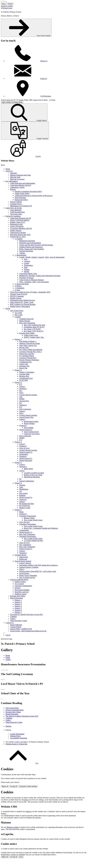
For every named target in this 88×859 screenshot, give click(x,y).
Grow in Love (24, 448)
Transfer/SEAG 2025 (18, 237)
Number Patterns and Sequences (31, 247)
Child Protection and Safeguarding (22, 183)
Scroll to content (7, 6)
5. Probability (19, 288)
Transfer (22, 485)
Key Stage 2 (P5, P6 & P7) (33, 331)
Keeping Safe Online (26, 333)
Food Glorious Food (31, 432)
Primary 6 (18, 483)
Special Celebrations (26, 481)
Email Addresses (16, 625)
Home (8, 169)
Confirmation (24, 530)
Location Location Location (34, 473)
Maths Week (28, 469)
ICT (20, 384)
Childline (13, 616)
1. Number (18, 239)
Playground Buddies (22, 590)
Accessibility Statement (18, 738)
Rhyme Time (24, 348)
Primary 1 (18, 339)
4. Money (18, 286)
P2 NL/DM (23, 380)
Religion (22, 495)
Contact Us (10, 623)
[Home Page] (6, 8)
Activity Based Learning (28, 395)
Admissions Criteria (17, 187)
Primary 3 (18, 382)
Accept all (13, 786)
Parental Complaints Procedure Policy (28, 191)
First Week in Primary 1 (27, 341)
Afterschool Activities (18, 233)
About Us (9, 171)
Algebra (22, 253)
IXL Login (18, 315)
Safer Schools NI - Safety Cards (21, 302)
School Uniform (16, 202)
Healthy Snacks (15, 298)
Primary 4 (18, 442)
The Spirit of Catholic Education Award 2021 (26, 614)
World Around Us (25, 430)
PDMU (22, 399)
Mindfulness (23, 489)
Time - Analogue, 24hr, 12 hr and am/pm (34, 282)
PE (20, 479)
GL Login (18, 313)
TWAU (22, 471)
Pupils (8, 308)
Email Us (43, 79)
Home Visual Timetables (28, 575)
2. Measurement (20, 255)
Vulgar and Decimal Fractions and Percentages (36, 245)
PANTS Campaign (17, 296)
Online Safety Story (31, 335)
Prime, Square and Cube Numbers (31, 249)
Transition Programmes (27, 516)
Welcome (13, 173)
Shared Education (25, 460)
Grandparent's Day (26, 378)
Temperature (28, 265)
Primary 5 (18, 462)
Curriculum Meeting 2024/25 (20, 185)
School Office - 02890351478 (21, 629)
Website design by (16, 744)
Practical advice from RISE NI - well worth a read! (37, 571)
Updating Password (26, 319)
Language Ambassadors (23, 586)
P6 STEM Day (24, 506)
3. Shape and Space (22, 284)
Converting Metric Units (28, 274)
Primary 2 (18, 370)
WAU (21, 393)
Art (20, 491)
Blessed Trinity (29, 518)
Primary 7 (18, 510)
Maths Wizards (24, 321)
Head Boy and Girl (22, 592)
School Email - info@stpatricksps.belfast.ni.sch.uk (28, 631)
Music (21, 512)
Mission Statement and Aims (20, 175)
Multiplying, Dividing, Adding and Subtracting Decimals (39, 276)
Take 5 (21, 569)
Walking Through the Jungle (29, 343)
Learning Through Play (27, 358)
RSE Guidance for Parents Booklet (22, 304)
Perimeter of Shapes (26, 278)
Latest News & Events (14, 208)
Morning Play (24, 376)
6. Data (17, 290)
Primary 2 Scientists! (26, 372)
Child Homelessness (17, 212)
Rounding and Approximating (30, 243)
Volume (26, 269)
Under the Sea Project (32, 434)
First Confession (25, 409)
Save (21, 857)
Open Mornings (16, 210)
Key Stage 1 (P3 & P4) (32, 329)
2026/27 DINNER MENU (20, 220)
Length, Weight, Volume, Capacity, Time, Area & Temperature (42, 257)
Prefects (17, 588)
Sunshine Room (16, 204)
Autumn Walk (24, 374)
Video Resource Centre (18, 621)
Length (26, 263)
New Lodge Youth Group (33, 520)
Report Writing (29, 423)
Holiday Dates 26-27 (17, 222)
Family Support (15, 230)
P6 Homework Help (26, 504)
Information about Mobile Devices (22, 300)
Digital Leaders (20, 582)
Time (26, 267)
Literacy (22, 387)
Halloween (23, 559)
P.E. (20, 391)
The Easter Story (16, 214)
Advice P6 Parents (16, 226)
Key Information (12, 181)
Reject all (5, 786)
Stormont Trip (24, 366)
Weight (26, 272)
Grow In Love (24, 522)
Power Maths (28, 428)
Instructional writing (31, 421)
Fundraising (23, 454)
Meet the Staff (15, 177)
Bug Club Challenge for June (34, 325)
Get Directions (45, 96)
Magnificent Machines (32, 477)
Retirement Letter (16, 224)
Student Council (20, 594)
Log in (8, 635)
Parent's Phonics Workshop (29, 360)
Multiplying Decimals (27, 241)
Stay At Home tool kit (27, 577)
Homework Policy (21, 200)
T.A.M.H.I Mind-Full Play (33, 541)
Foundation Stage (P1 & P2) (34, 327)
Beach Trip (23, 368)
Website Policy (15, 736)
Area (25, 259)
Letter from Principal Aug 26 (20, 218)
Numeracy (23, 389)
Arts (20, 397)
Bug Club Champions (27, 323)
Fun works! (23, 493)
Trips (21, 487)
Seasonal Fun (24, 401)
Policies (13, 189)
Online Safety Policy (22, 194)
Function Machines (26, 251)
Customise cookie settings (28, 786)
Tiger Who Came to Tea (28, 345)
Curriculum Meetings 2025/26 (21, 228)
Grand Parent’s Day (26, 417)
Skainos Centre (24, 508)
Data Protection (20, 198)
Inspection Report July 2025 (20, 235)
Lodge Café (23, 364)
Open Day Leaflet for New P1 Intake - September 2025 (30, 292)
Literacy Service (25, 563)
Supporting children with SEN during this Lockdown (38, 565)
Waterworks (23, 557)
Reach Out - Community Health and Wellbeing (41, 528)
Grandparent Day (25, 362)
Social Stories (24, 573)
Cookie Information (17, 734)
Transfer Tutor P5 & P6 (18, 294)
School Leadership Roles (19, 580)
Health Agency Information (20, 306)
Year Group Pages (16, 311)
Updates (18, 317)
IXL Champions (25, 545)
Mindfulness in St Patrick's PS (21, 206)
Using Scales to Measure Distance (31, 280)
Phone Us (43, 61)
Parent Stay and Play (26, 354)
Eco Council (19, 584)
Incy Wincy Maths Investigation (30, 350)
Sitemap (8, 726)
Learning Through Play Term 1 (30, 352)
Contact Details (15, 627)
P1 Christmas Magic (26, 356)
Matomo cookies (13, 827)
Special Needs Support (23, 561)
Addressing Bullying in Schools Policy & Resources (33, 196)
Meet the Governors (17, 179)
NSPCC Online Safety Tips (34, 337)
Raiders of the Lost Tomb (33, 475)
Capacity (27, 261)
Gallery (12, 619)
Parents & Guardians (13, 216)
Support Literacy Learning (28, 567)
